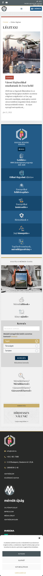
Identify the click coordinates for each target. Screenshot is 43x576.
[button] (39, 538)
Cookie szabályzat (20, 572)
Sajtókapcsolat (10, 508)
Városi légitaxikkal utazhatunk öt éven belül (19, 84)
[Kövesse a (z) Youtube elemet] (6, 2)
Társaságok (9, 346)
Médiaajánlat (9, 516)
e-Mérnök (37, 9)
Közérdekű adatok (11, 478)
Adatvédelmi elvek (11, 519)
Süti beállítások (21, 567)
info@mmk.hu (11, 451)
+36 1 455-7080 (13, 457)
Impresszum (9, 511)
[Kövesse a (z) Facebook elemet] (3, 2)
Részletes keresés (21, 363)
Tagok (7, 341)
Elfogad (21, 554)
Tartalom (8, 350)
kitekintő (9, 77)
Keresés (21, 358)
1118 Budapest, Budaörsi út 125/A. (20, 462)
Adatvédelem (9, 474)
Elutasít (21, 560)
